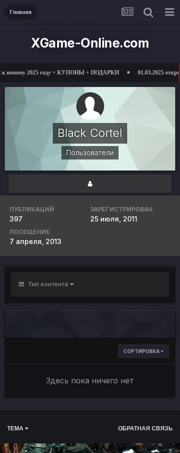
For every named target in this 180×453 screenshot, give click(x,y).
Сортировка (142, 351)
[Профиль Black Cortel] (90, 183)
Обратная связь (145, 428)
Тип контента (47, 284)
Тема (16, 428)
